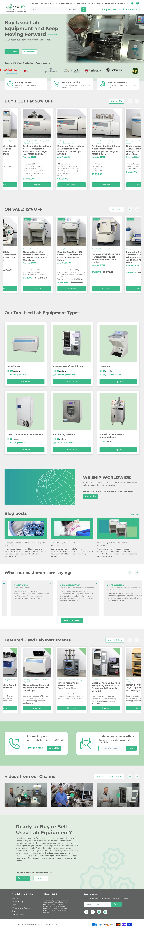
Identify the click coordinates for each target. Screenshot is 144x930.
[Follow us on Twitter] (93, 912)
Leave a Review (18, 914)
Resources (109, 3)
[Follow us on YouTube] (99, 912)
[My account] (132, 3)
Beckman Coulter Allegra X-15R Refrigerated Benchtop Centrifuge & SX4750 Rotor (33, 150)
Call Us (13, 52)
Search (15, 899)
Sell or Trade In (94, 3)
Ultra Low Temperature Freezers (25, 434)
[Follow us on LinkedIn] (105, 912)
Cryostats (105, 366)
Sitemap (15, 905)
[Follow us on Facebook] (86, 912)
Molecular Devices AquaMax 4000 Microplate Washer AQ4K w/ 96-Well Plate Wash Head (70, 257)
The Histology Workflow (63, 542)
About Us (122, 3)
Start (131, 748)
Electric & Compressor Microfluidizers (112, 435)
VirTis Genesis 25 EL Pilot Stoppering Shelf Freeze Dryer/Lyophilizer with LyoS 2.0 (35, 687)
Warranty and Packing (21, 908)
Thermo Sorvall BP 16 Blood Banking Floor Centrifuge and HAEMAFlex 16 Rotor (100, 150)
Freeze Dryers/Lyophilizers (68, 366)
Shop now (102, 185)
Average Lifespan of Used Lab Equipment (26, 542)
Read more (135, 514)
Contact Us (29, 52)
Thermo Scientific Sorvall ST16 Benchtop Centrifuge (104, 688)
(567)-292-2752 (110, 9)
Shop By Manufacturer (63, 3)
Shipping (15, 911)
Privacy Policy (17, 902)
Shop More (116, 209)
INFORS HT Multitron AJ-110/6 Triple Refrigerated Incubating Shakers (69, 688)
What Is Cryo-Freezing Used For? (114, 542)
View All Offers (115, 640)
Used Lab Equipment (39, 3)
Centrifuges (13, 366)
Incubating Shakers (64, 434)
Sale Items (81, 3)
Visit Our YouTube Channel (109, 776)
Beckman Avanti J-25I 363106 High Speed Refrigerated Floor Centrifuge (66, 150)
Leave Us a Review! (72, 620)
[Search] (83, 9)
